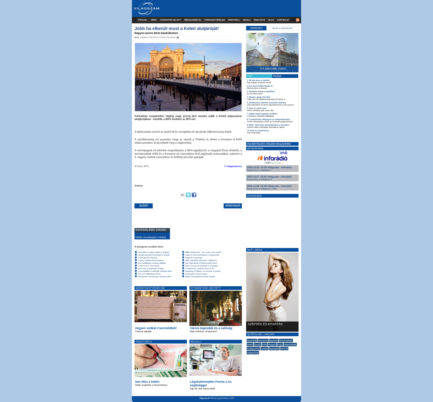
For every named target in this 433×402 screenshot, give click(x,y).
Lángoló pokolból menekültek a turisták (154, 255)
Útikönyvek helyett (170, 20)
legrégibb (274, 348)
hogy (280, 344)
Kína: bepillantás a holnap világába (152, 263)
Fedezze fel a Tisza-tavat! (148, 266)
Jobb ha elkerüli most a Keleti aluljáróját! (176, 28)
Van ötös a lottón (147, 381)
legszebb (252, 340)
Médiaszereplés (192, 20)
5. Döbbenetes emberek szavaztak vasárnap (266, 103)
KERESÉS (256, 28)
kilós (264, 344)
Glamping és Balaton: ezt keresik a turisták (202, 271)
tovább (264, 348)
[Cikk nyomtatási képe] (177, 37)
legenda (273, 340)
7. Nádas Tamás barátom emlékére (262, 114)
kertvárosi (263, 340)
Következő (232, 205)
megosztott (253, 352)
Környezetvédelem (214, 20)
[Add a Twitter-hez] (188, 196)
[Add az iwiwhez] (182, 196)
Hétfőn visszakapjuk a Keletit (150, 237)
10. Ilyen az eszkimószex (258, 130)
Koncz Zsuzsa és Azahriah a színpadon (201, 266)
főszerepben (286, 340)
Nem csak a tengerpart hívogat (150, 268)
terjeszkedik (290, 344)
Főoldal (142, 20)
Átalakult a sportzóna (193, 258)
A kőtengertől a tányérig (147, 258)
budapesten (253, 348)
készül (257, 344)
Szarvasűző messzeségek (196, 274)
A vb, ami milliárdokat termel (149, 274)
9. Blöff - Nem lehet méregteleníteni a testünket (268, 125)
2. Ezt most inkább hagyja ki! (260, 86)
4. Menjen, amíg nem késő (258, 97)
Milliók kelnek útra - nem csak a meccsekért (203, 252)
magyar (272, 344)
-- (247, 356)
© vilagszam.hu (233, 166)
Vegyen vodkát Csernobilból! (156, 328)
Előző (144, 205)
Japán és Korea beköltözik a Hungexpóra (202, 255)
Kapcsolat (283, 20)
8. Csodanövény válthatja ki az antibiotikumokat (268, 119)
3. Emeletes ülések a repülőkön (261, 91)
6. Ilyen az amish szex (256, 108)
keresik (284, 348)
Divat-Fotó (259, 20)
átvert (250, 344)
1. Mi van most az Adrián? (258, 80)
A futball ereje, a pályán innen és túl (199, 268)
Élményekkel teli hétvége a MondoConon (154, 277)
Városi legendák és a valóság (211, 328)
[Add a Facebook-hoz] (194, 196)
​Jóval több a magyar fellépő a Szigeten (153, 252)
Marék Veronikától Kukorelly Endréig (200, 277)
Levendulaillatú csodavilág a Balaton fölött (155, 271)
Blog (271, 20)
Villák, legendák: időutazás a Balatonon (201, 260)
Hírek (154, 20)
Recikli (246, 20)
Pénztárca (234, 20)
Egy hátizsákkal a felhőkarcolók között (201, 263)
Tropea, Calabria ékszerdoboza (151, 260)
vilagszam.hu (205, 398)
